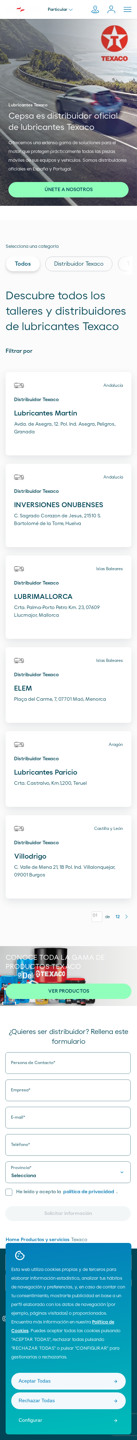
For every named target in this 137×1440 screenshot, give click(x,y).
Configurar (30, 1420)
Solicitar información (68, 1213)
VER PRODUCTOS (68, 991)
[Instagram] (5, 1318)
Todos (23, 264)
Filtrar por (19, 351)
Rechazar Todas (37, 1400)
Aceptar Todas (35, 1381)
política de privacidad (88, 1191)
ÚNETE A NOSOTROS (69, 189)
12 (118, 917)
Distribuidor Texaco (79, 264)
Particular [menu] (57, 9)
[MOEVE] (23, 9)
